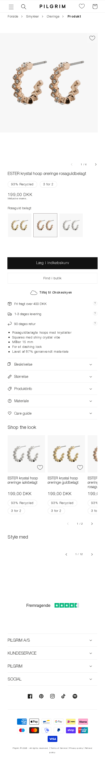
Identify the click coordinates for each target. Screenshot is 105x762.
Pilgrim (16, 748)
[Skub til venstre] (71, 164)
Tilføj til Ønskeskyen (55, 292)
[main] (52, 305)
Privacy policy (76, 748)
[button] (11, 6)
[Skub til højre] (95, 164)
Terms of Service (58, 748)
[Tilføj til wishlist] (92, 38)
